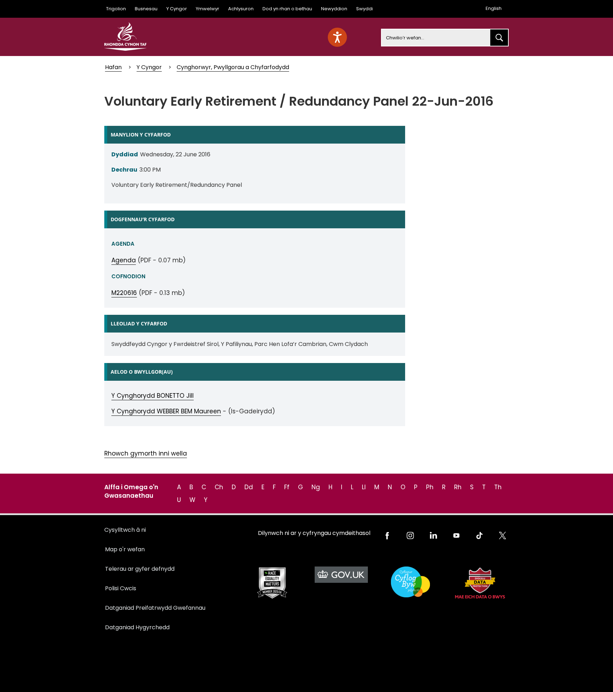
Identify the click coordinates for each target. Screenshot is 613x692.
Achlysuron (241, 8)
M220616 (124, 293)
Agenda (123, 260)
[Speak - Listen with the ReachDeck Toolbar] (337, 37)
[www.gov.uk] (272, 583)
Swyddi (364, 8)
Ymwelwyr (207, 8)
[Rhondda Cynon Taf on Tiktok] (479, 535)
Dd (248, 487)
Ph (429, 487)
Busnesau (146, 8)
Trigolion (116, 8)
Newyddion (334, 8)
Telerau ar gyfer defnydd (140, 569)
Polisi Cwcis (120, 588)
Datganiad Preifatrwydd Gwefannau (155, 608)
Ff (286, 487)
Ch (219, 487)
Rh (458, 487)
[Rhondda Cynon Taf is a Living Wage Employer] (410, 582)
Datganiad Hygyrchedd (137, 627)
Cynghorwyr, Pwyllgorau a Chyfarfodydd (233, 67)
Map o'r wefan (125, 549)
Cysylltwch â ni (125, 530)
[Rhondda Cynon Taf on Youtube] (456, 535)
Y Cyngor (176, 8)
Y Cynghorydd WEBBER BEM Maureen (166, 411)
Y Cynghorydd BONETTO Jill (152, 395)
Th (498, 487)
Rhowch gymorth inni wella (145, 453)
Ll (364, 487)
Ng (315, 487)
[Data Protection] (479, 583)
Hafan (113, 67)
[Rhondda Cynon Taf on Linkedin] (433, 535)
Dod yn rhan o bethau (287, 8)
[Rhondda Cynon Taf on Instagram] (410, 535)
